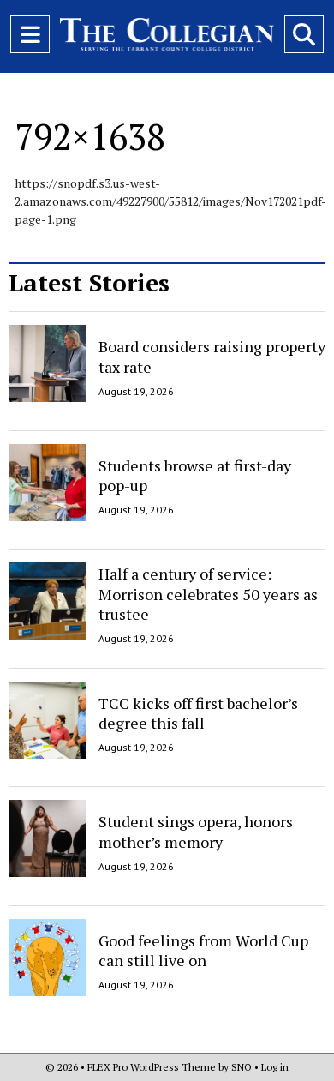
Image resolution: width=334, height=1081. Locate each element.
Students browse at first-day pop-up (194, 475)
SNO (241, 1066)
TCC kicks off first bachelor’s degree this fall (198, 713)
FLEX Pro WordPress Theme (151, 1066)
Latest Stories (89, 282)
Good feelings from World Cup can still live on (203, 950)
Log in (275, 1066)
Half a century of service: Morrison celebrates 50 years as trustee (208, 593)
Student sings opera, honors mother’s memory (195, 831)
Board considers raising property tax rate (211, 356)
